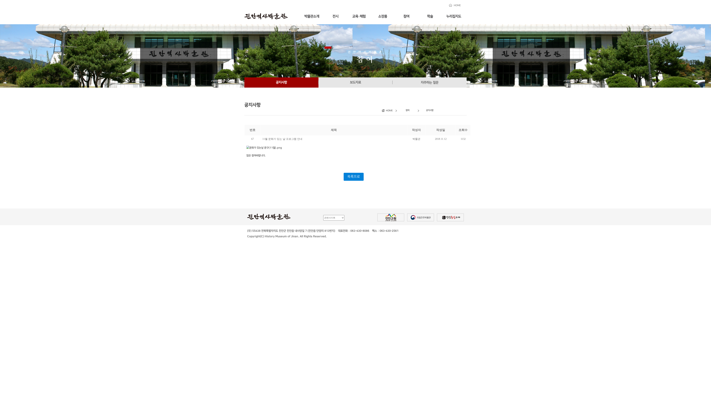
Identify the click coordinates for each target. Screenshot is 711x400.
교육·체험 (359, 16)
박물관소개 (311, 16)
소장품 (382, 16)
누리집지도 (453, 16)
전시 (335, 16)
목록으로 (353, 176)
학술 (430, 16)
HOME (455, 5)
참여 (406, 16)
